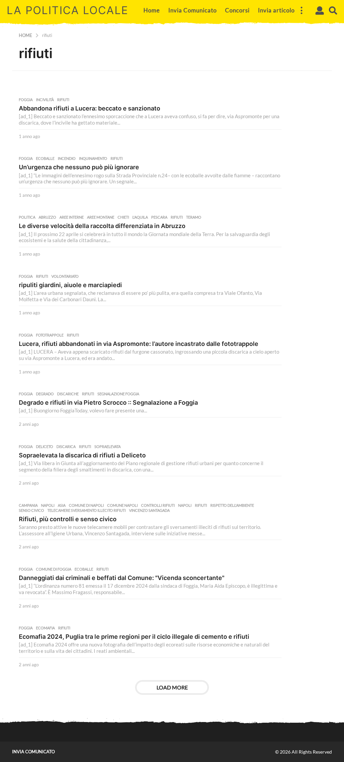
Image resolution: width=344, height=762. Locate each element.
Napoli (47, 505)
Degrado (45, 394)
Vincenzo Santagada (149, 510)
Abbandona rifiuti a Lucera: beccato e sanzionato (89, 108)
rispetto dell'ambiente (232, 505)
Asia (62, 505)
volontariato (65, 276)
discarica (66, 447)
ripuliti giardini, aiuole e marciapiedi (70, 284)
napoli (184, 505)
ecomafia (45, 628)
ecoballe (45, 158)
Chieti (123, 217)
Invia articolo (276, 10)
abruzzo (47, 217)
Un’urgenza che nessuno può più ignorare (79, 167)
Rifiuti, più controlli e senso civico (68, 519)
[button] (301, 10)
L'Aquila (140, 217)
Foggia (26, 100)
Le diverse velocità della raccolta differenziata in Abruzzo (102, 225)
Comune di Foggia (53, 569)
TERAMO (193, 217)
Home (151, 10)
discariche (68, 394)
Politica (27, 217)
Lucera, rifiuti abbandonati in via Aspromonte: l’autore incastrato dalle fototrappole (138, 343)
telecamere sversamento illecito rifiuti (86, 510)
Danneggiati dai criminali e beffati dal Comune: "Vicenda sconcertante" (121, 577)
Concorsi (237, 10)
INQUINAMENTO (93, 158)
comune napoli (122, 505)
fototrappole (49, 335)
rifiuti (63, 100)
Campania (28, 505)
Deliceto (44, 447)
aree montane (100, 217)
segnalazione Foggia (118, 394)
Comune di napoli (86, 505)
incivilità (45, 100)
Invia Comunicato (192, 10)
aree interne (71, 217)
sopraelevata (107, 447)
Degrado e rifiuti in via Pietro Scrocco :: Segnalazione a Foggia (108, 402)
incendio (67, 158)
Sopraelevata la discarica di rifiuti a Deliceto (82, 455)
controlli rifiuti (158, 505)
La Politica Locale (67, 10)
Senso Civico (31, 510)
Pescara (159, 217)
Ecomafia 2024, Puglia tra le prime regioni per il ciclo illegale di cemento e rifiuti (134, 636)
